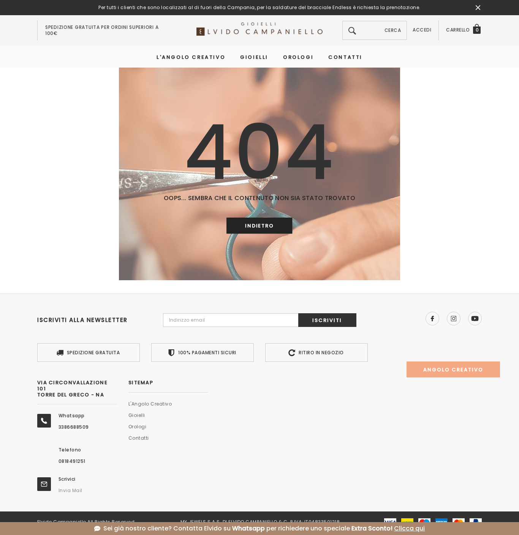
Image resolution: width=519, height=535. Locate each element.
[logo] (259, 28)
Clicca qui (409, 528)
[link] (432, 318)
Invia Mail (70, 490)
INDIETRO (259, 226)
